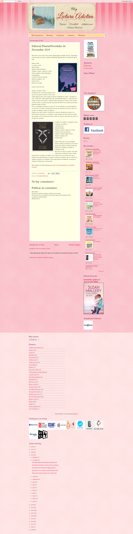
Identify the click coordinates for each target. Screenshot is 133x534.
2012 (32, 521)
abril (33, 493)
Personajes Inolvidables (35, 392)
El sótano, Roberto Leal (96, 177)
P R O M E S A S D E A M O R (94, 188)
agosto (34, 482)
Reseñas (50, 35)
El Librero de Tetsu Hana (92, 149)
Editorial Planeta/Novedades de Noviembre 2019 (44, 473)
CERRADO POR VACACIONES (97, 216)
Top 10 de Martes (33, 409)
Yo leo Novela (89, 201)
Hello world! (89, 267)
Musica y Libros (33, 384)
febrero (34, 498)
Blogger (76, 414)
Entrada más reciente (36, 245)
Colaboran (60, 35)
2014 (32, 516)
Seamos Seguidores (34, 406)
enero (34, 501)
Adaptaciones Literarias (35, 347)
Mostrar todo (101, 271)
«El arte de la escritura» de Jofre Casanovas (97, 204)
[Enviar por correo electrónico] (52, 173)
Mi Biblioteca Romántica (92, 162)
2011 (32, 524)
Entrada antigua (74, 245)
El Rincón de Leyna (91, 227)
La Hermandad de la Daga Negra (37, 372)
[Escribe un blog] (53, 173)
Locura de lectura (90, 240)
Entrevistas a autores (34, 370)
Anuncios (31, 350)
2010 (32, 527)
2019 (32, 455)
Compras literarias (33, 362)
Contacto (71, 35)
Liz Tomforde (96, 163)
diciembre (35, 457)
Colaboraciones (33, 360)
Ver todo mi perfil (88, 68)
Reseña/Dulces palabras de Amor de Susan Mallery (92, 281)
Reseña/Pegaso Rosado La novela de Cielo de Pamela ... (46, 465)
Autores (31, 352)
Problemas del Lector (34, 394)
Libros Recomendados (34, 377)
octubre (34, 476)
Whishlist (81, 35)
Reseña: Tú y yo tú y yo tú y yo (98, 229)
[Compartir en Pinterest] (59, 173)
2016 (32, 510)
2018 (32, 505)
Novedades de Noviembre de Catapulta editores (44, 468)
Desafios (31, 367)
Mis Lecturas (32, 382)
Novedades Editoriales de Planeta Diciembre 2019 (44, 462)
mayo (33, 490)
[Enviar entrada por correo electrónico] (48, 173)
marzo (34, 496)
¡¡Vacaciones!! (96, 189)
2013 (32, 518)
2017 (32, 507)
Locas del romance (91, 214)
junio (33, 487)
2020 (32, 452)
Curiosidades (32, 365)
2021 (32, 449)
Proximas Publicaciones (35, 397)
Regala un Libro (33, 399)
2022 (32, 447)
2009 (32, 530)
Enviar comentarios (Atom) (43, 248)
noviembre (35, 460)
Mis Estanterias (37, 35)
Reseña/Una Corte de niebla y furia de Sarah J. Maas (45, 470)
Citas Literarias (33, 357)
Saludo (30, 404)
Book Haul (31, 355)
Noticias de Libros (33, 387)
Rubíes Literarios (90, 253)
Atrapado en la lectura (92, 266)
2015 (32, 513)
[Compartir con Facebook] (57, 173)
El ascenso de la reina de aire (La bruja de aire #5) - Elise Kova (97, 257)
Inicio (57, 245)
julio (33, 485)
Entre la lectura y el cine (92, 175)
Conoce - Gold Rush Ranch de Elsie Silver (97, 152)
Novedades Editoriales (42, 176)
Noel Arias (88, 66)
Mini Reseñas (32, 379)
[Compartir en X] (55, 173)
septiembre (35, 479)
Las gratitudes (96, 241)
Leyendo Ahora (33, 375)
